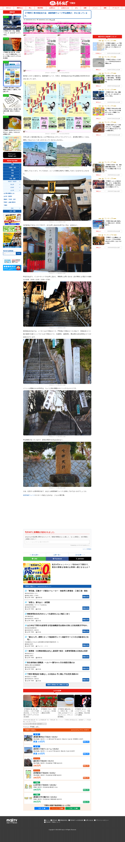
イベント (95, 8)
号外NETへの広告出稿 (76, 820)
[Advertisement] (107, 22)
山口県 (53, 19)
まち (76, 8)
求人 (30, 8)
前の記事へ (35, 555)
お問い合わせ (89, 820)
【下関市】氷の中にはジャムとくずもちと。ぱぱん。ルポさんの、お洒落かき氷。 (12, 132)
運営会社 (54, 820)
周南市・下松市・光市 (10, 199)
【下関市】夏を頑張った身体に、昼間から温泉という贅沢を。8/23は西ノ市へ (12, 89)
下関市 (72, 3)
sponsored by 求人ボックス (44, 586)
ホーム (48, 820)
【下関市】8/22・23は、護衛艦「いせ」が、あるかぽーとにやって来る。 (113, 94)
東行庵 (34, 723)
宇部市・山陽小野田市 (10, 202)
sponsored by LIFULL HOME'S (80, 730)
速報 (105, 8)
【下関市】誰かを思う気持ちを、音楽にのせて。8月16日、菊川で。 (113, 223)
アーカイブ (115, 8)
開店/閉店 (40, 8)
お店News (52, 8)
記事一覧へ (57, 555)
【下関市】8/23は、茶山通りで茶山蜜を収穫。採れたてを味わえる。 (12, 111)
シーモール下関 (27, 723)
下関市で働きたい (30, 586)
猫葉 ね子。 (36, 726)
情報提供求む (64, 820)
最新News (20, 8)
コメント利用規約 (87, 549)
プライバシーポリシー (102, 820)
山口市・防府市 (8, 196)
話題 (85, 8)
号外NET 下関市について (53, 822)
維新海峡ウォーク (29, 495)
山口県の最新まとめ (9, 193)
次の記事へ (79, 555)
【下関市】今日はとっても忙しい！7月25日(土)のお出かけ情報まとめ (113, 61)
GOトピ (8, 8)
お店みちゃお (65, 8)
